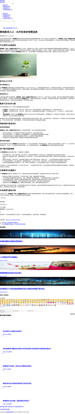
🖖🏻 (51, 304)
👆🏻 (41, 304)
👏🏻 (15, 304)
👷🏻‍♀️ (36, 305)
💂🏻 (41, 305)
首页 (4, 28)
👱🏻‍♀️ (20, 305)
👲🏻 (27, 305)
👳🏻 (30, 305)
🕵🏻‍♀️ (43, 305)
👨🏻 (16, 305)
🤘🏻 (34, 304)
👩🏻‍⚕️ (46, 305)
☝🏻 (44, 304)
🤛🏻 (27, 304)
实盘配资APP (10, 406)
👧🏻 (15, 305)
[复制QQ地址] (1, 207)
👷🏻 (37, 305)
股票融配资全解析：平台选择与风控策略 (14, 224)
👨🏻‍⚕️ (48, 305)
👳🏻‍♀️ (29, 305)
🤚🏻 (48, 304)
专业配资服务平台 (10, 28)
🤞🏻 (30, 304)
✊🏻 (25, 304)
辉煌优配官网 (3, 406)
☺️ (15, 299)
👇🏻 (43, 304)
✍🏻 (60, 304)
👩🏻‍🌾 (50, 305)
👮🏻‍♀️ (32, 305)
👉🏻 (39, 304)
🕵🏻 (44, 305)
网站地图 (7, 409)
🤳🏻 (62, 304)
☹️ (64, 299)
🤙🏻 (55, 304)
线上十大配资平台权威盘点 (11, 222)
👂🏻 (0, 305)
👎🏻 (22, 304)
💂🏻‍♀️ (39, 305)
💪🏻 (57, 304)
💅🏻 (64, 304)
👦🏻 (13, 305)
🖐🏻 (50, 304)
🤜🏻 (29, 304)
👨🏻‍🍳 (53, 305)
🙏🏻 (16, 304)
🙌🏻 (13, 304)
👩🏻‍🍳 (51, 305)
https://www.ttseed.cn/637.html (13, 219)
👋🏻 (53, 304)
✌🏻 (32, 304)
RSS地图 (2, 409)
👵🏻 (25, 305)
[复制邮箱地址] (4, 207)
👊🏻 (23, 304)
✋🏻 (46, 304)
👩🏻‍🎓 (55, 305)
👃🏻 (2, 305)
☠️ (60, 302)
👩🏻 (18, 305)
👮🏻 (34, 305)
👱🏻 (22, 305)
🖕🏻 (58, 304)
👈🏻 (37, 304)
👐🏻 (11, 304)
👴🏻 (23, 305)
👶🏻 (11, 305)
